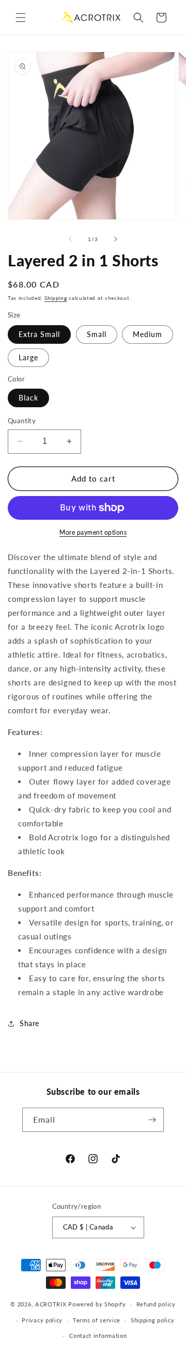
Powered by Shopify (97, 1304)
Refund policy (156, 1304)
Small (96, 334)
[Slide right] (115, 239)
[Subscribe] (152, 1120)
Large (28, 357)
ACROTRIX (51, 1304)
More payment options (93, 532)
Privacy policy (42, 1320)
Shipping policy (153, 1320)
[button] (20, 17)
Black (28, 397)
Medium (147, 334)
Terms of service (96, 1320)
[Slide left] (70, 239)
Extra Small (39, 334)
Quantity (22, 421)
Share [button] (29, 1023)
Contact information (98, 1335)
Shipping (55, 298)
